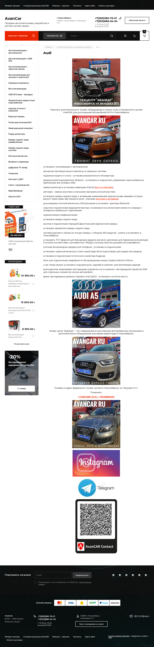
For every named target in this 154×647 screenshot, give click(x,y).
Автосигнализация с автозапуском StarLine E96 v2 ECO (19, 310)
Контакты (77, 6)
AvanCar (13, 18)
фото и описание (104, 187)
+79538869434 (106, 397)
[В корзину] (33, 283)
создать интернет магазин (118, 636)
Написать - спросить (61, 6)
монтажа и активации (107, 199)
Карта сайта (90, 6)
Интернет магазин (12, 6)
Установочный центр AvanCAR (36, 6)
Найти (112, 35)
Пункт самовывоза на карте (91, 624)
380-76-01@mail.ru (141, 616)
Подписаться (82, 575)
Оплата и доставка (106, 6)
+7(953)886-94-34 (106, 21)
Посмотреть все (21, 344)
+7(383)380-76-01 (106, 18)
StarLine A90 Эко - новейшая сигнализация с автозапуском (19, 283)
